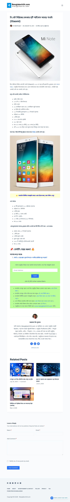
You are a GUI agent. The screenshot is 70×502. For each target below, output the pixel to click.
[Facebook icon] (31, 343)
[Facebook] (7, 483)
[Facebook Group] (18, 483)
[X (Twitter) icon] (38, 343)
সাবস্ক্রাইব (35, 276)
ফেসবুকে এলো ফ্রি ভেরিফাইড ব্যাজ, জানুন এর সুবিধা (21, 379)
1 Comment (23, 381)
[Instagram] (12, 483)
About (14, 488)
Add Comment (12, 438)
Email (38, 430)
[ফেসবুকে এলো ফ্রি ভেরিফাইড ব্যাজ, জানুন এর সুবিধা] (22, 369)
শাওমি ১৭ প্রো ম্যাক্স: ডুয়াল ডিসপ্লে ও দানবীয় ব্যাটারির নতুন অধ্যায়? (30, 257)
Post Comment (13, 468)
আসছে (33, 132)
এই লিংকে (43, 303)
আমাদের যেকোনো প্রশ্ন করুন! (60, 498)
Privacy (44, 488)
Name (9, 430)
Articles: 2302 (35, 347)
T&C (49, 488)
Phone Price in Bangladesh (15, 491)
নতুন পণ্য (42, 25)
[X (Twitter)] (10, 483)
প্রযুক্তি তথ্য (46, 25)
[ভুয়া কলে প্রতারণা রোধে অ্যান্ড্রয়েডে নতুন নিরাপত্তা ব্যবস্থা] (48, 369)
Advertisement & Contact (25, 488)
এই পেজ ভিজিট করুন (43, 293)
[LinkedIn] (15, 483)
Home (8, 488)
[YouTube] (20, 483)
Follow (37, 488)
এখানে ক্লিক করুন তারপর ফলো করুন (44, 301)
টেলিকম (38, 25)
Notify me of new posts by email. (19, 461)
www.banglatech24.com (43, 306)
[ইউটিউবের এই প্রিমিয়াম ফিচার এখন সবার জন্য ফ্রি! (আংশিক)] (22, 394)
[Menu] (62, 5)
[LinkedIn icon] (35, 343)
